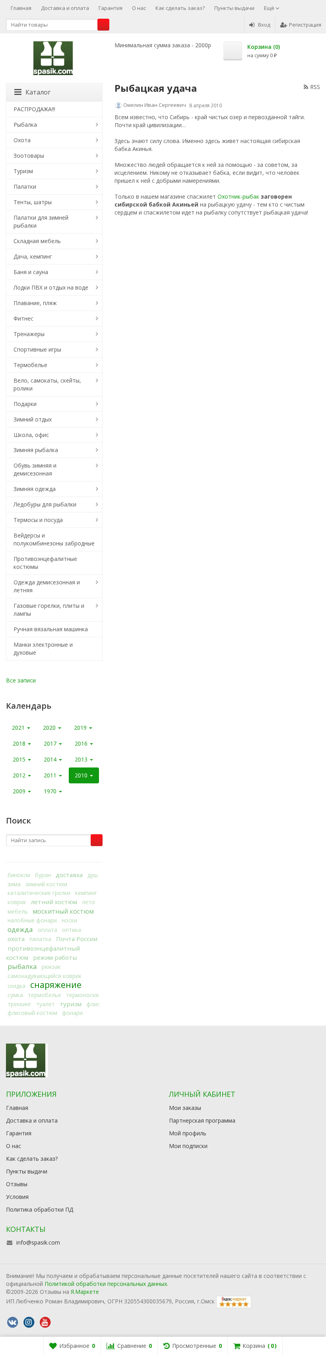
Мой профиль (187, 1133)
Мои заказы (185, 1107)
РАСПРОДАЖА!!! (34, 109)
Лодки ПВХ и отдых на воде (51, 287)
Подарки (25, 404)
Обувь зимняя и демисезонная (35, 469)
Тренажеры (29, 334)
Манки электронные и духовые (43, 648)
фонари (72, 1013)
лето (88, 902)
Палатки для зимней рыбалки (41, 221)
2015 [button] (20, 759)
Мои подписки (188, 1146)
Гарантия (110, 8)
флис (93, 1004)
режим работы (55, 957)
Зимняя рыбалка (36, 450)
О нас (139, 8)
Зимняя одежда (35, 489)
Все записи (21, 680)
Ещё (270, 8)
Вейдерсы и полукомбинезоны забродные (54, 539)
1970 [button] (51, 791)
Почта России (76, 939)
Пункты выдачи (234, 8)
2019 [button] (81, 727)
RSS (315, 87)
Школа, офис (31, 435)
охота (16, 939)
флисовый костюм (32, 1013)
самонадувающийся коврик (45, 976)
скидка (16, 986)
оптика (71, 930)
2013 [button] (82, 759)
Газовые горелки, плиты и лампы (49, 609)
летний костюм (54, 902)
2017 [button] (51, 743)
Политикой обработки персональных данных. (106, 1283)
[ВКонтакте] (12, 1322)
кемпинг (86, 893)
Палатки (25, 186)
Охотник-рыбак (238, 196)
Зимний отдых (33, 419)
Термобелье (30, 365)
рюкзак (51, 966)
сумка (15, 995)
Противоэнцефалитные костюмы (45, 562)
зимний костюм (46, 884)
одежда (20, 929)
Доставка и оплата (65, 8)
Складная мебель (37, 241)
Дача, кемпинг (33, 256)
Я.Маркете (85, 1291)
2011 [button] (51, 775)
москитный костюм (63, 911)
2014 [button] (51, 759)
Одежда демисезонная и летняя (47, 586)
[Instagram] (28, 1322)
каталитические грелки (39, 893)
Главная (21, 8)
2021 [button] (19, 727)
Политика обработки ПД (39, 1209)
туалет (45, 1004)
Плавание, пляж (35, 303)
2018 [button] (20, 743)
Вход (264, 24)
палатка (40, 939)
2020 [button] (50, 727)
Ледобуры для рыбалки (45, 504)
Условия (17, 1196)
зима (14, 884)
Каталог (37, 92)
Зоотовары (29, 155)
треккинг (19, 1004)
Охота (22, 140)
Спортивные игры (37, 349)
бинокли (19, 875)
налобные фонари (32, 920)
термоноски (82, 995)
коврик (17, 902)
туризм (71, 1004)
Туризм (23, 171)
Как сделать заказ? (180, 8)
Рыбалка (25, 124)
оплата (47, 930)
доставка (69, 875)
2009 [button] (20, 791)
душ (92, 875)
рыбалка (22, 966)
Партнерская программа (202, 1120)
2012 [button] (20, 775)
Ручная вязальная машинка (51, 629)
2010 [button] (82, 775)
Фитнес (23, 318)
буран (43, 875)
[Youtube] (45, 1322)
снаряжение (56, 984)
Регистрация (305, 24)
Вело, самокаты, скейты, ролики (47, 384)
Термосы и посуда (38, 520)
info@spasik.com (38, 1242)
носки (69, 920)
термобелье (44, 995)
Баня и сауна (31, 272)
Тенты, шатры (33, 202)
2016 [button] (82, 743)
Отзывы (16, 1184)
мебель (18, 911)
